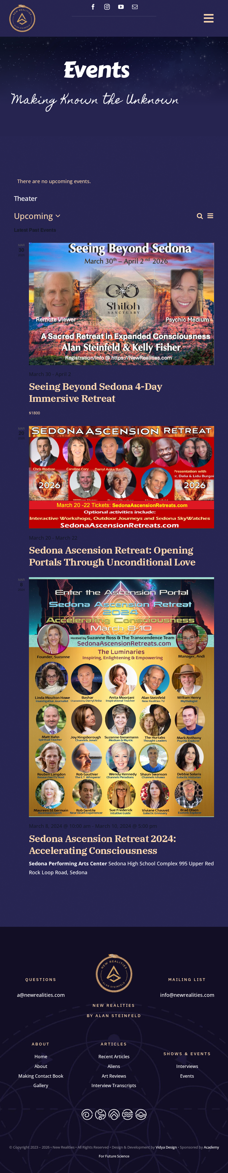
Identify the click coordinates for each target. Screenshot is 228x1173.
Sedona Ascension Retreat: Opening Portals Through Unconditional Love (112, 556)
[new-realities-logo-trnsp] (22, 7)
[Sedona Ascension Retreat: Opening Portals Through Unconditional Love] (121, 477)
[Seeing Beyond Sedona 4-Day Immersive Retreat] (121, 304)
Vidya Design (166, 1147)
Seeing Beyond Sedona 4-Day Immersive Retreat (95, 392)
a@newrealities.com (41, 995)
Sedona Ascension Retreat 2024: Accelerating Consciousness (102, 844)
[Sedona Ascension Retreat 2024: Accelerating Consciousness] (121, 697)
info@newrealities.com (187, 995)
